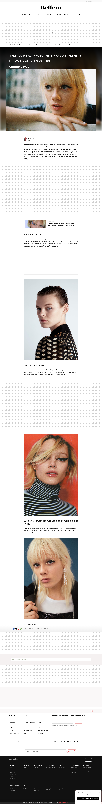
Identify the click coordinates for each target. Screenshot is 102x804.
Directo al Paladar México (50, 788)
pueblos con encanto (27, 734)
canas (26, 44)
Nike (43, 44)
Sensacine (36, 767)
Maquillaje (26, 14)
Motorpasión (62, 767)
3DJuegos (24, 767)
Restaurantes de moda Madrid (64, 711)
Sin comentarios (15, 66)
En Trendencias (51, 221)
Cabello (48, 14)
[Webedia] (89, 1)
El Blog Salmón (87, 767)
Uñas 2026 (85, 711)
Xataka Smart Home (13, 775)
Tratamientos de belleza (63, 14)
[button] (31, 138)
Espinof (36, 770)
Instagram (71, 741)
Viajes (11, 727)
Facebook (79, 15)
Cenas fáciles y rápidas (50, 711)
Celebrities (37, 14)
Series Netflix (77, 711)
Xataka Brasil (13, 790)
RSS (74, 741)
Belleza (51, 7)
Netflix (70, 44)
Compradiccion (74, 772)
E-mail (28, 67)
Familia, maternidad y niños (29, 723)
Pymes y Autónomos (86, 770)
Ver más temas (15, 741)
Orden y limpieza (14, 733)
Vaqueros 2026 (24, 711)
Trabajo (40, 722)
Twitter (76, 15)
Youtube (68, 741)
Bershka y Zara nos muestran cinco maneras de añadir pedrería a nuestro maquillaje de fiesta (61, 224)
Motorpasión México (62, 788)
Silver (25, 727)
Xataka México (13, 788)
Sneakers (12, 722)
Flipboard (26, 67)
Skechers (61, 44)
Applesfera (12, 772)
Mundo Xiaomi (13, 778)
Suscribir (78, 722)
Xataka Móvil (13, 770)
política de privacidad (72, 725)
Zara (30, 44)
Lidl (66, 44)
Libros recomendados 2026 (36, 711)
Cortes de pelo (28, 730)
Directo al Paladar (50, 767)
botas (11, 730)
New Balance (37, 44)
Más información (63, 802)
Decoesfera (74, 770)
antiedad (40, 733)
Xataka (11, 767)
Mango (20, 44)
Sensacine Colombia (36, 791)
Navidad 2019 (45, 628)
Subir (87, 760)
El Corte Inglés (49, 44)
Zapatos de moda (43, 730)
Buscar (70, 751)
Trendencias (74, 767)
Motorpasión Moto (63, 770)
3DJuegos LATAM (26, 788)
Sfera (56, 44)
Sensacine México (38, 788)
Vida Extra (24, 770)
